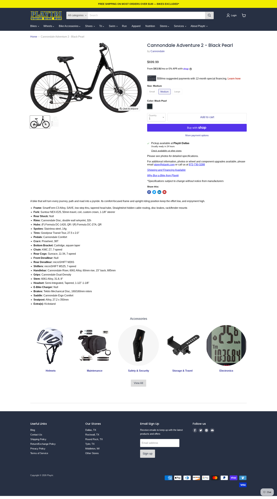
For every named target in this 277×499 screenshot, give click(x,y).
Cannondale (158, 51)
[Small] (152, 95)
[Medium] (165, 95)
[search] (146, 15)
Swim (112, 26)
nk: (38, 241)
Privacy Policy (37, 448)
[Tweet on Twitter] (154, 192)
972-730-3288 (197, 164)
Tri (101, 26)
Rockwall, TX (92, 434)
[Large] (177, 95)
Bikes (33, 26)
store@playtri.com (164, 164)
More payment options (197, 135)
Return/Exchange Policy (43, 444)
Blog (32, 430)
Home (33, 36)
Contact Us (36, 434)
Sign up (147, 453)
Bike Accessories (69, 26)
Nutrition (150, 26)
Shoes (89, 26)
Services (179, 26)
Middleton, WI (92, 448)
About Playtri (198, 26)
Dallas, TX (90, 430)
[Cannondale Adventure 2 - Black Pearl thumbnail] (40, 122)
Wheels (48, 26)
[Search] (209, 15)
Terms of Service (39, 453)
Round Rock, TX (94, 439)
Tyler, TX (90, 444)
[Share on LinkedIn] (159, 192)
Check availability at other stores (166, 151)
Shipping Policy (38, 439)
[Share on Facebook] (149, 192)
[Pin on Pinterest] (164, 192)
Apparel (136, 26)
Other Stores (92, 453)
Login (234, 15)
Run (124, 26)
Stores (164, 26)
